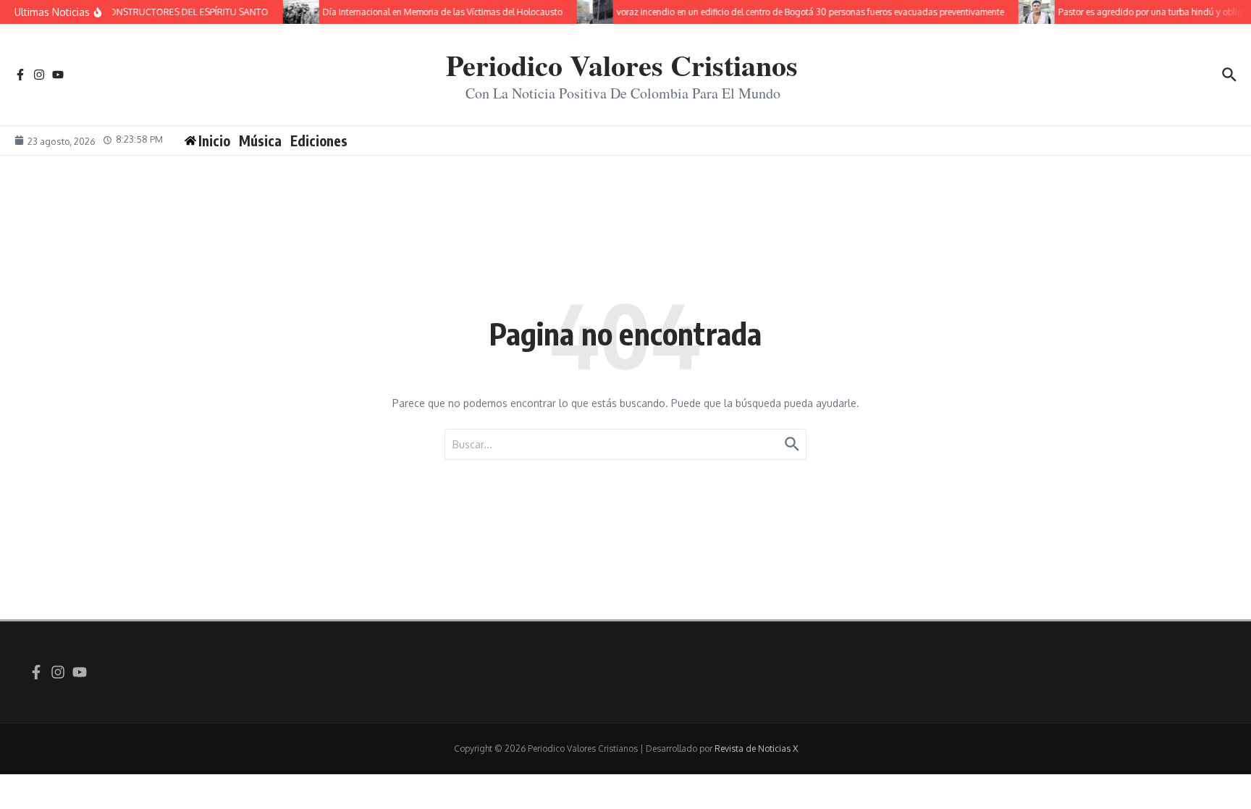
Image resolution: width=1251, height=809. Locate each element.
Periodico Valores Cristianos (622, 64)
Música (260, 140)
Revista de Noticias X (756, 748)
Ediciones (319, 140)
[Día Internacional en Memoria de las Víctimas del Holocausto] (295, 12)
